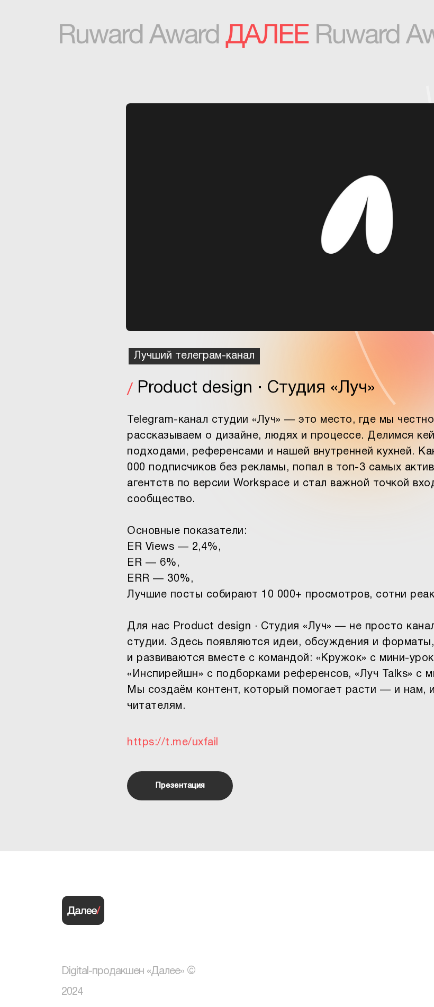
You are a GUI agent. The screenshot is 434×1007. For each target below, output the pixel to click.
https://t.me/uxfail (173, 742)
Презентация (180, 785)
